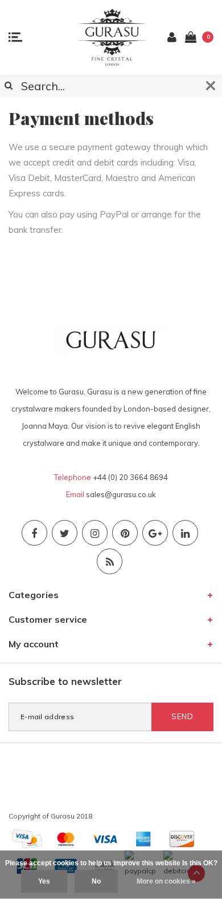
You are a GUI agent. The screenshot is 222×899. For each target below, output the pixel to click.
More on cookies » (166, 881)
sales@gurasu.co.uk (121, 494)
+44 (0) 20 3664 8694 (130, 477)
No (96, 881)
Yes (44, 881)
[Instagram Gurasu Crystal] (95, 533)
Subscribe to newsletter (65, 681)
